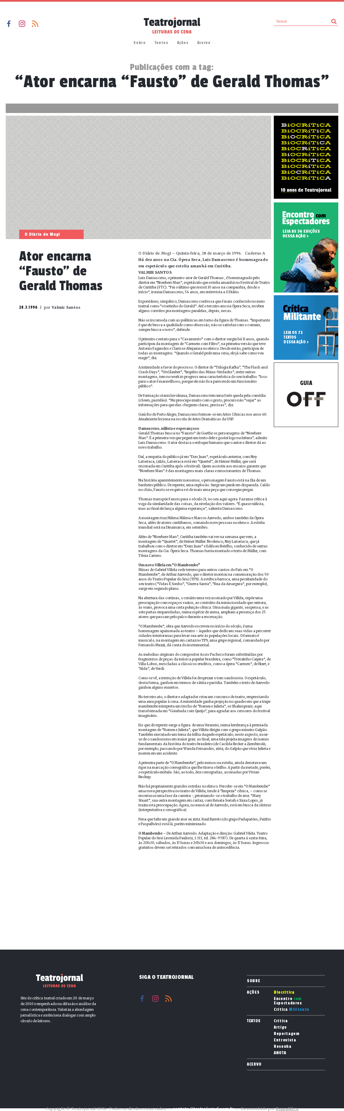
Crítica (291, 1009)
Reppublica (287, 1108)
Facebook (9, 24)
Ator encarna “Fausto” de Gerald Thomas (61, 271)
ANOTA (280, 1053)
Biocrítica (284, 992)
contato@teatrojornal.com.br (203, 1108)
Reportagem (287, 1034)
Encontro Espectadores (288, 1001)
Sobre (139, 42)
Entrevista (285, 1040)
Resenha (283, 1046)
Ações (182, 42)
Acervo (204, 42)
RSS (35, 24)
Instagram (22, 24)
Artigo (280, 1027)
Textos (161, 42)
